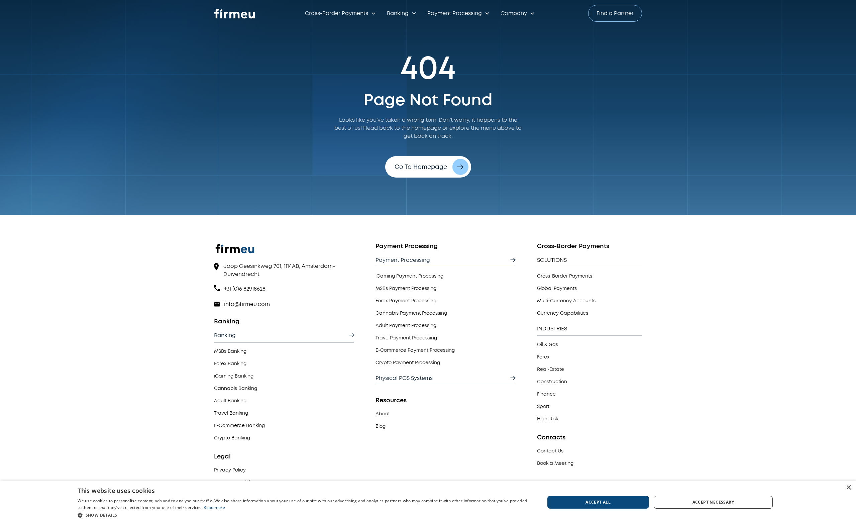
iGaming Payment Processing (409, 276)
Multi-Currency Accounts (566, 301)
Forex (543, 357)
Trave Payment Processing (406, 338)
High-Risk (547, 419)
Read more (214, 507)
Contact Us (550, 451)
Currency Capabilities (562, 313)
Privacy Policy (230, 470)
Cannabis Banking (235, 388)
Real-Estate (550, 369)
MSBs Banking (230, 351)
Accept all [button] (598, 502)
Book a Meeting (555, 463)
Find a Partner (615, 13)
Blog (381, 426)
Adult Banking (230, 401)
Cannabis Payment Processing (411, 313)
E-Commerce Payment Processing (415, 350)
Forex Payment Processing (406, 301)
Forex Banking (230, 363)
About (383, 414)
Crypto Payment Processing (408, 362)
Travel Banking (231, 413)
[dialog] (428, 502)
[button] (341, 13)
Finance (546, 394)
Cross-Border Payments (564, 276)
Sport (543, 406)
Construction (552, 382)
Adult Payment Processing (406, 325)
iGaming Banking (233, 376)
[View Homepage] (284, 252)
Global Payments (557, 288)
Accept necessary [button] (713, 502)
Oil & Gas (547, 344)
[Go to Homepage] (235, 13)
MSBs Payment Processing (406, 288)
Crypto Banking (232, 438)
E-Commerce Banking (239, 425)
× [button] (848, 487)
